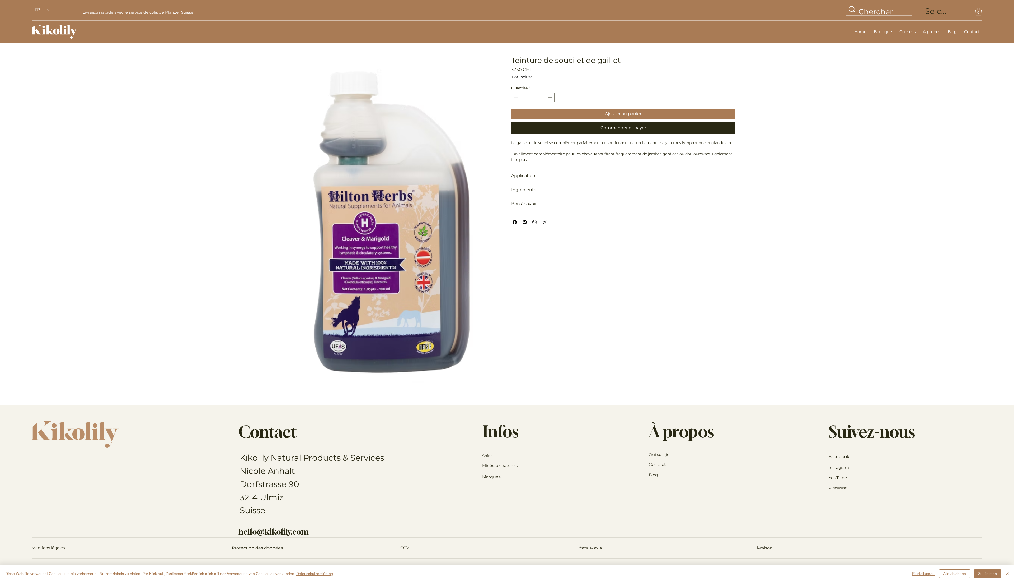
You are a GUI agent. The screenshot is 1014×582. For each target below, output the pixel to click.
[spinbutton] (533, 97)
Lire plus (519, 159)
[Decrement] (515, 97)
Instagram (839, 467)
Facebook (839, 456)
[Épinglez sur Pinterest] (525, 222)
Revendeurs (590, 547)
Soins (487, 455)
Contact (657, 464)
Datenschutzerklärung (314, 573)
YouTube (838, 477)
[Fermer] (1007, 573)
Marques (491, 476)
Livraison (763, 548)
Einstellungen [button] (923, 573)
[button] (978, 11)
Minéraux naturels (500, 465)
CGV (404, 547)
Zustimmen (987, 573)
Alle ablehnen (954, 573)
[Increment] (550, 97)
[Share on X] (545, 222)
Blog (653, 474)
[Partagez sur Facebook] (514, 222)
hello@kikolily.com (273, 532)
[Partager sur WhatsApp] (535, 222)
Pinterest (838, 488)
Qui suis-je (659, 454)
